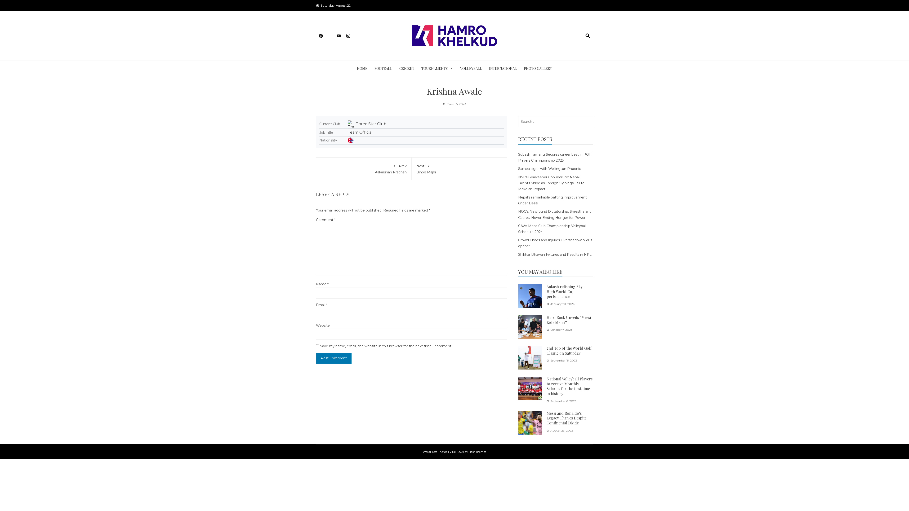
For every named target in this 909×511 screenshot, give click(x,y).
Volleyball (471, 68)
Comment (325, 220)
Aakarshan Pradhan (391, 169)
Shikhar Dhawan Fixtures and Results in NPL (555, 254)
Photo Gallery (538, 68)
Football (383, 68)
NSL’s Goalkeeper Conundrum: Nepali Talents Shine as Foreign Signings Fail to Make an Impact (551, 183)
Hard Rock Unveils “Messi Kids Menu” (569, 320)
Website (323, 325)
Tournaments (434, 68)
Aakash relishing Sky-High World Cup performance (565, 291)
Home (362, 68)
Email (321, 305)
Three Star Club (371, 124)
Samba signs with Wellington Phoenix (549, 169)
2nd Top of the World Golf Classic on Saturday (569, 351)
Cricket (406, 68)
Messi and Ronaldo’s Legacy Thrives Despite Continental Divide (567, 418)
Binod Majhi (426, 169)
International (503, 68)
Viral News (457, 452)
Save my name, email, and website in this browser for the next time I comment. (386, 346)
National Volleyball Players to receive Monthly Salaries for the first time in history (570, 386)
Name (322, 284)
